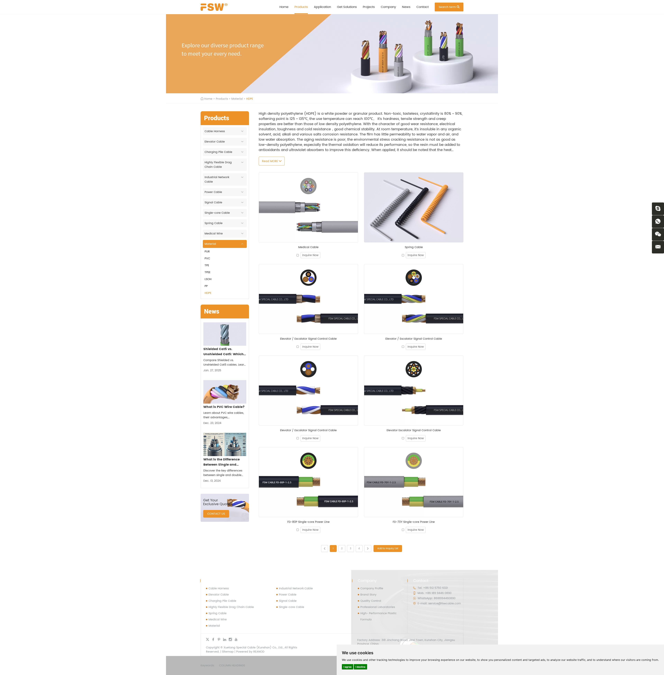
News (406, 7)
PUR (207, 251)
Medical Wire (214, 233)
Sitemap (228, 651)
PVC (207, 258)
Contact (422, 7)
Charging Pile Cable (218, 152)
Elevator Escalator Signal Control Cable (414, 430)
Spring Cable (414, 247)
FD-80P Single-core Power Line (308, 522)
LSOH (208, 279)
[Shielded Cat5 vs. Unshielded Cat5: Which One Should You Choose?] (224, 334)
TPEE (207, 272)
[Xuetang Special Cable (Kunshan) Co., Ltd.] (214, 7)
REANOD (258, 651)
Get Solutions (347, 7)
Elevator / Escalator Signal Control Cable (308, 339)
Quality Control (370, 601)
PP (206, 286)
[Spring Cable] (413, 207)
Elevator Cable (215, 141)
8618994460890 (444, 598)
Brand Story (368, 594)
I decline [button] (360, 666)
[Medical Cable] (308, 207)
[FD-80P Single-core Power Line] (308, 482)
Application (322, 7)
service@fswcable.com (444, 603)
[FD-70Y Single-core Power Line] (413, 482)
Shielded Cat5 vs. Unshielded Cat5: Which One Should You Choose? (224, 352)
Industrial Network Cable (217, 179)
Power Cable (213, 192)
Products (301, 7)
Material (237, 99)
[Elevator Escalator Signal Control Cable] (413, 391)
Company (388, 7)
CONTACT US (216, 514)
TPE (207, 265)
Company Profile (371, 588)
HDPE (208, 293)
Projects (369, 7)
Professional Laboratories (377, 607)
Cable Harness (215, 131)
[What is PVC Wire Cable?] (224, 391)
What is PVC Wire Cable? (224, 406)
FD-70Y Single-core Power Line (414, 522)
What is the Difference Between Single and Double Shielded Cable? (223, 462)
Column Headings (232, 665)
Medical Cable (308, 247)
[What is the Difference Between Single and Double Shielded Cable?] (224, 444)
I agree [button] (348, 666)
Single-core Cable (217, 213)
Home (283, 7)
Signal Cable (213, 202)
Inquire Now (310, 255)
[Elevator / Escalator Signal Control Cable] (308, 299)
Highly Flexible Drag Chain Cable (218, 164)
